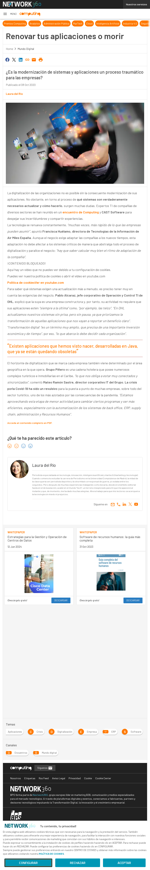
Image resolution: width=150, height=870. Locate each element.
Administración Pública (56, 23)
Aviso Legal (58, 778)
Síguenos (42, 767)
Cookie (88, 778)
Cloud (89, 23)
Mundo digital (26, 48)
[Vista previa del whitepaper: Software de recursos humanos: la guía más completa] (111, 573)
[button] (10, 14)
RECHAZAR (77, 862)
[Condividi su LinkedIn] (21, 59)
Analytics (35, 23)
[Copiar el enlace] (27, 59)
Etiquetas (29, 778)
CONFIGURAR (28, 862)
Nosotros (15, 778)
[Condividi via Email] (34, 59)
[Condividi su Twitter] (14, 59)
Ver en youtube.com (49, 282)
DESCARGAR (61, 600)
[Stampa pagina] (41, 59)
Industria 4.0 (130, 23)
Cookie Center (103, 778)
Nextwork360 (40, 794)
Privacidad (75, 778)
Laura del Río (14, 93)
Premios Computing (15, 23)
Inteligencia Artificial (107, 23)
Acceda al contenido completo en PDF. (29, 422)
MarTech (77, 23)
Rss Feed (44, 778)
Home (9, 48)
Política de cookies (21, 282)
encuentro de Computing (81, 212)
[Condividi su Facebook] (7, 59)
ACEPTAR (124, 862)
